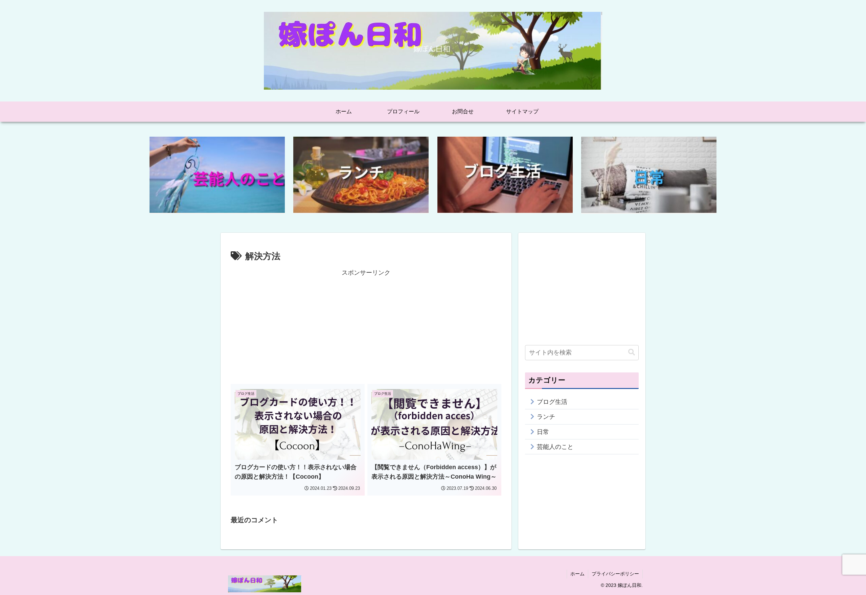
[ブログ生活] (505, 175)
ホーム (577, 573)
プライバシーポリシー (615, 573)
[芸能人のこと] (217, 175)
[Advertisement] (366, 325)
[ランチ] (361, 175)
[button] (631, 352)
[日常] (648, 175)
